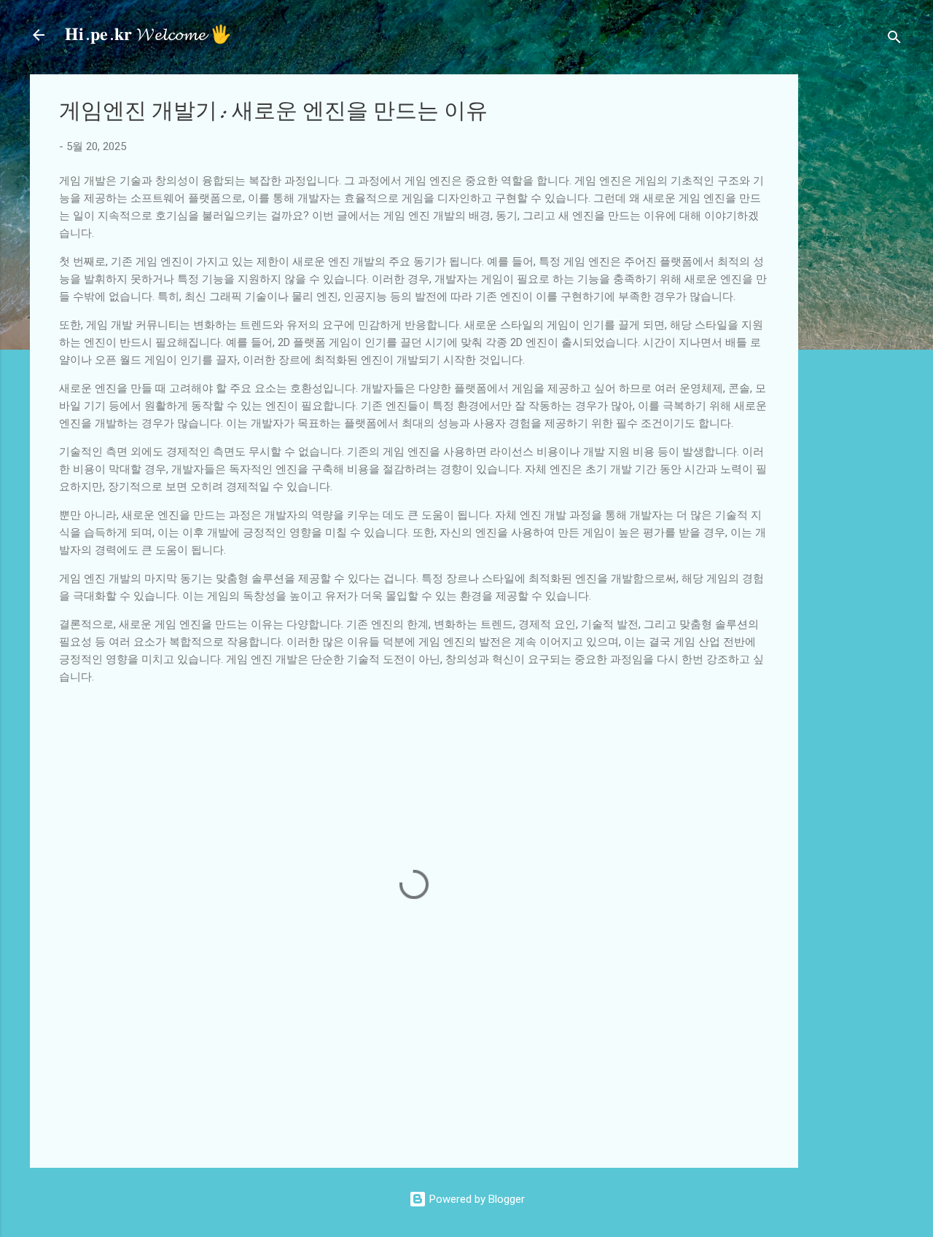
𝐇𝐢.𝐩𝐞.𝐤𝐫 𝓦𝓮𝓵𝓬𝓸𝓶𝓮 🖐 (148, 35)
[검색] (894, 39)
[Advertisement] (871, 292)
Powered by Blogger (475, 1199)
